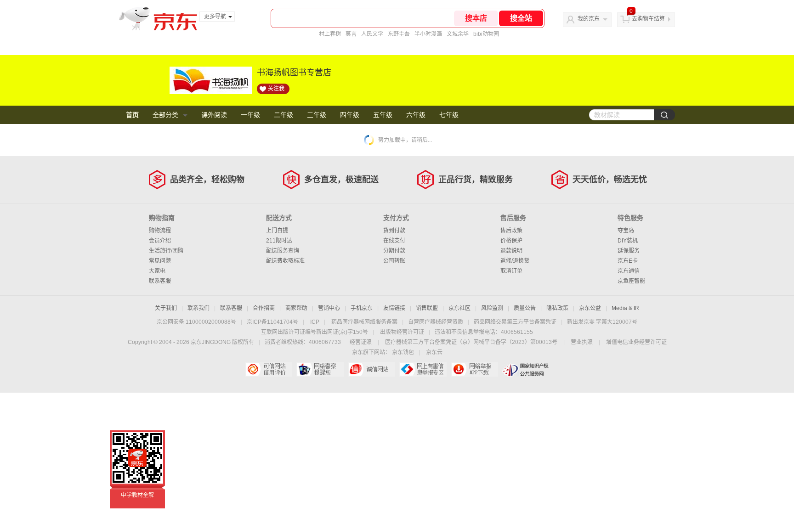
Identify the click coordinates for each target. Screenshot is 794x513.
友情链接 (394, 308)
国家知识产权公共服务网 (526, 369)
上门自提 (277, 230)
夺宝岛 (626, 230)
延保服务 (629, 251)
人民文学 (372, 34)
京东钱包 (403, 352)
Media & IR (625, 308)
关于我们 (166, 308)
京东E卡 (628, 261)
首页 (132, 114)
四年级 (349, 114)
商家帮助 (296, 308)
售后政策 (511, 230)
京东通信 (629, 271)
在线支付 (394, 240)
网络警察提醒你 (320, 369)
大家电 (157, 271)
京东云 (434, 352)
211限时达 (279, 240)
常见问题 (160, 261)
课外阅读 (214, 114)
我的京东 (589, 19)
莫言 (351, 34)
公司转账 (394, 261)
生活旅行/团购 (166, 251)
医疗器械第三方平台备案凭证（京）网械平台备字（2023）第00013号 (471, 342)
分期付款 (394, 251)
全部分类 (165, 114)
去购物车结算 (648, 19)
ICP (314, 322)
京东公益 (590, 308)
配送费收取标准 (285, 261)
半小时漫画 (428, 34)
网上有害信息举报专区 (423, 369)
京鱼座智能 (631, 281)
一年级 (250, 114)
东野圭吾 (399, 34)
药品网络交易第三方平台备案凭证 (515, 322)
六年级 (415, 114)
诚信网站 (371, 369)
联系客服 (160, 281)
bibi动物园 (486, 34)
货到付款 (394, 230)
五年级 (382, 114)
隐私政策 (557, 308)
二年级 (283, 114)
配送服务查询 (282, 251)
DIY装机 (628, 240)
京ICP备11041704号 (272, 322)
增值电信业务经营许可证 (636, 342)
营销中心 (329, 308)
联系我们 (198, 308)
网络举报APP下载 (474, 369)
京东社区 (459, 308)
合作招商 (264, 308)
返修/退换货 (514, 261)
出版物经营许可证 (402, 332)
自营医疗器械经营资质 (435, 322)
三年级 (316, 114)
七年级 (449, 114)
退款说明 (511, 251)
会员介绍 (160, 240)
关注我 (276, 88)
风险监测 (492, 308)
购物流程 (160, 230)
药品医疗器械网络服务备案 (364, 322)
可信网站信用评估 (268, 369)
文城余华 (458, 34)
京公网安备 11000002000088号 (196, 322)
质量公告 (525, 308)
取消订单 (511, 271)
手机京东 (362, 308)
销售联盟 (427, 308)
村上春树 (330, 34)
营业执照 (582, 342)
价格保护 (511, 240)
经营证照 (361, 342)
